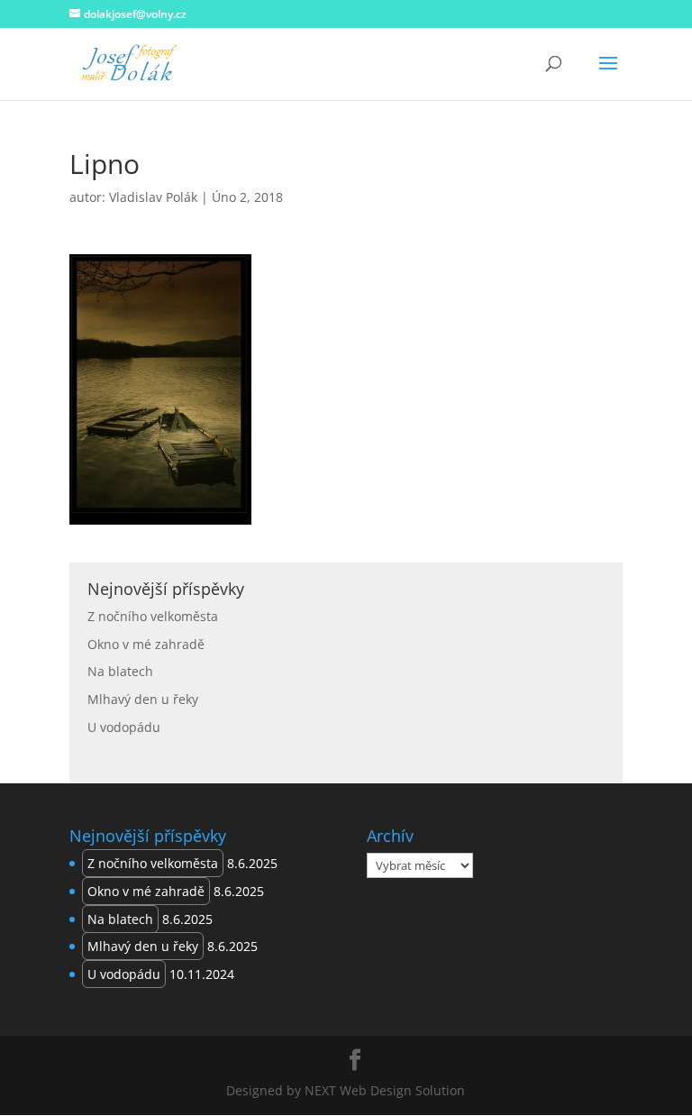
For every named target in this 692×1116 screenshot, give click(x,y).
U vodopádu (123, 727)
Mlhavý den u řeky (142, 699)
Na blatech (120, 671)
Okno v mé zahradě (146, 644)
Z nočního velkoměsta (152, 616)
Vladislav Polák (153, 197)
